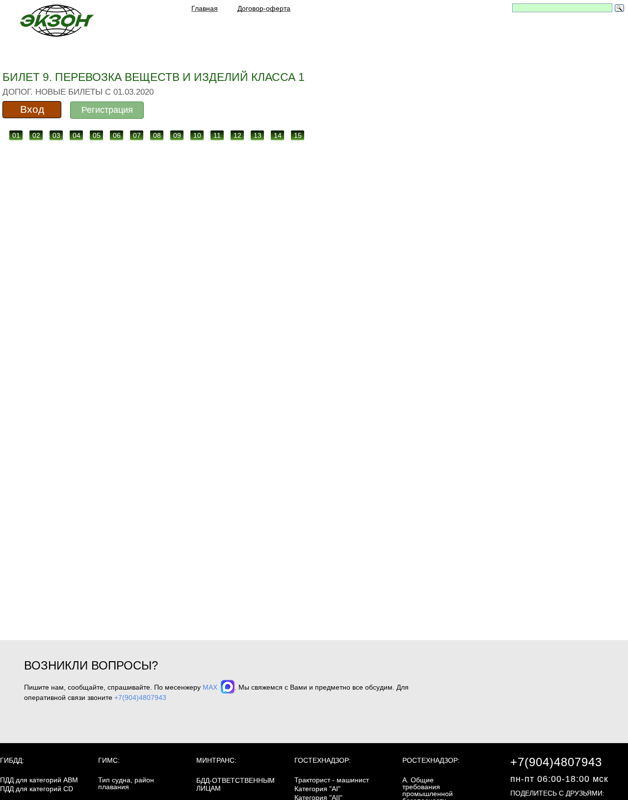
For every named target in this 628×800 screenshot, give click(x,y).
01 (16, 135)
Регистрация (107, 110)
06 (117, 135)
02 (36, 135)
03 (56, 135)
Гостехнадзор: (322, 760)
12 (237, 135)
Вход (32, 109)
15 (298, 135)
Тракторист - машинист (331, 780)
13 (258, 135)
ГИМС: (109, 760)
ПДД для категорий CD (36, 789)
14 (278, 135)
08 (157, 135)
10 (197, 135)
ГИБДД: (12, 760)
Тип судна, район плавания (126, 783)
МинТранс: (216, 760)
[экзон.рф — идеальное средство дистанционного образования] (56, 20)
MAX (211, 687)
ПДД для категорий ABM (39, 780)
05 (97, 135)
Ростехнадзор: (431, 760)
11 (217, 135)
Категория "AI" (317, 789)
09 (177, 135)
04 (76, 135)
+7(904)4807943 (140, 697)
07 (137, 135)
